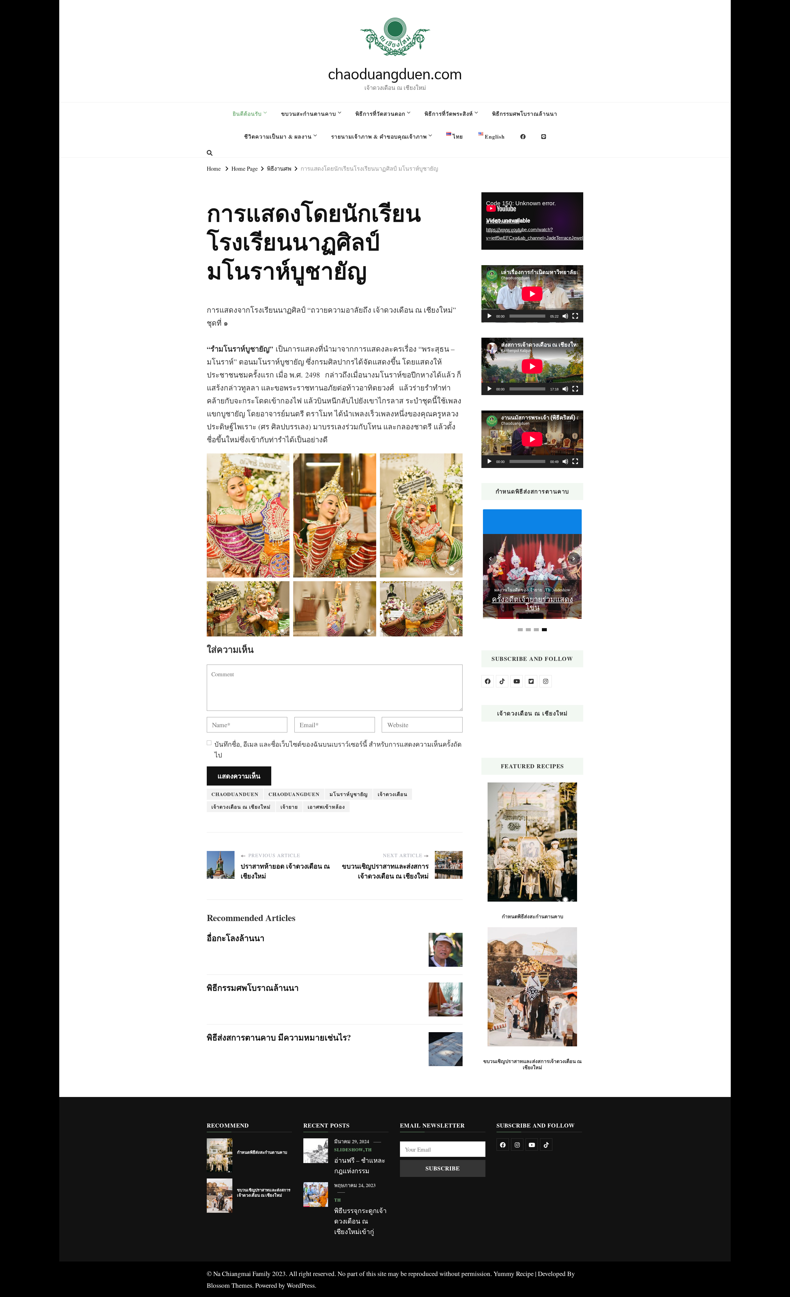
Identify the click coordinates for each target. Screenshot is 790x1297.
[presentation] (490, 559)
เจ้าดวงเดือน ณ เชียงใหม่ (241, 806)
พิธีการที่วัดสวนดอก (380, 114)
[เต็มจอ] (575, 316)
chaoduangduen (294, 794)
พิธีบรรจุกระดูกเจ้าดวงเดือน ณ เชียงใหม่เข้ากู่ (360, 1221)
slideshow (561, 590)
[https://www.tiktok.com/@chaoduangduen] (502, 681)
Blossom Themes (229, 1285)
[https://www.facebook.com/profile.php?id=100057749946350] (487, 681)
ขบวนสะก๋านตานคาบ (308, 114)
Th (547, 590)
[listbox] (532, 571)
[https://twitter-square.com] (531, 681)
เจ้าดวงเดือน (392, 794)
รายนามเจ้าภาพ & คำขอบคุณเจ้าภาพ (379, 136)
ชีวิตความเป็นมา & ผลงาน (278, 136)
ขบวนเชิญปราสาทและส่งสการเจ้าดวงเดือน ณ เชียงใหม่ (532, 1064)
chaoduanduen (235, 794)
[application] (532, 221)
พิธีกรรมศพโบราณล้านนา (524, 114)
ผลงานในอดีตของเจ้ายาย (518, 590)
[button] (544, 629)
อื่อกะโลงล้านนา (235, 938)
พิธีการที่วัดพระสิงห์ (449, 114)
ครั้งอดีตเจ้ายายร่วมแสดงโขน (532, 603)
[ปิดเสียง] (565, 316)
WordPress (301, 1285)
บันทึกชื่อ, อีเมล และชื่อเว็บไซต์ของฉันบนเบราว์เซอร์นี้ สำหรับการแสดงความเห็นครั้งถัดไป (338, 749)
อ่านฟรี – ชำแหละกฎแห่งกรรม (359, 1165)
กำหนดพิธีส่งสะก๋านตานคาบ (532, 916)
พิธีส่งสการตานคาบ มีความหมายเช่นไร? (279, 1037)
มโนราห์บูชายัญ (349, 794)
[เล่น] (489, 316)
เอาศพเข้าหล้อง (326, 806)
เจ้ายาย (289, 806)
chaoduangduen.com (395, 73)
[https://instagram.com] (545, 681)
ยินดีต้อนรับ (247, 114)
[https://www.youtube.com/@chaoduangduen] (516, 681)
